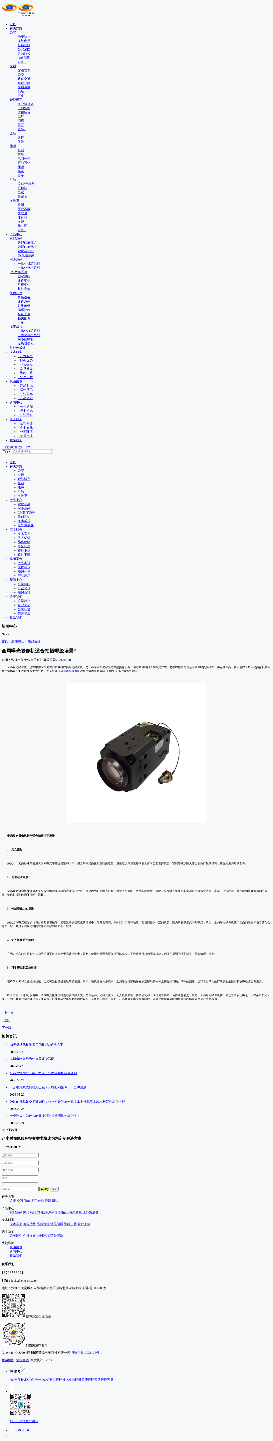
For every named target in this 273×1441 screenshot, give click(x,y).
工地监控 (24, 108)
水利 (21, 150)
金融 (13, 133)
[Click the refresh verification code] (44, 1189)
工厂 (21, 116)
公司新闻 (25, 406)
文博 (21, 221)
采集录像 (24, 305)
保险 (21, 141)
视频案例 (16, 381)
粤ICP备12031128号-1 (87, 1352)
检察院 (22, 196)
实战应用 (24, 41)
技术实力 (25, 356)
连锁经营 (24, 112)
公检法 (22, 188)
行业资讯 (25, 410)
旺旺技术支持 (65, 1379)
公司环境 (25, 431)
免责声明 (22, 1360)
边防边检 (24, 53)
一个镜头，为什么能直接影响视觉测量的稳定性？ (45, 1115)
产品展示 (25, 398)
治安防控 (24, 36)
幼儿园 (22, 226)
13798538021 (13, 447)
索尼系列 (16, 238)
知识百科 (25, 415)
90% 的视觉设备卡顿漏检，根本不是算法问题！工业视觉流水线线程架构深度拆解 (67, 1101)
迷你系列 (24, 301)
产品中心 (16, 234)
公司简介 (25, 423)
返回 (6, 1020)
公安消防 (24, 49)
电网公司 (24, 158)
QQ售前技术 (18, 1379)
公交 (21, 74)
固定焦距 (24, 276)
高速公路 (24, 83)
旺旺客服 (81, 1379)
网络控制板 (26, 339)
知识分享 (25, 394)
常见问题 (25, 368)
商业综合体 (26, 104)
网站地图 (8, 1360)
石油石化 (24, 162)
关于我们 (16, 419)
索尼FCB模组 (27, 242)
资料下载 (25, 373)
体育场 (22, 217)
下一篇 (8, 1027)
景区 (21, 125)
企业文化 (25, 427)
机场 (21, 91)
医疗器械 (24, 209)
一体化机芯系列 (29, 263)
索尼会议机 (26, 251)
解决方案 (16, 28)
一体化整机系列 (29, 268)
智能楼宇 (16, 99)
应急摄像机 (26, 343)
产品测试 (25, 385)
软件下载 (25, 377)
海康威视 (16, 326)
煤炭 (21, 171)
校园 (21, 205)
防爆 (21, 154)
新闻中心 (16, 402)
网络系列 (16, 259)
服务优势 (25, 360)
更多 (22, 62)
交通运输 (24, 87)
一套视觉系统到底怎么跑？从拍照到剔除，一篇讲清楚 (48, 1087)
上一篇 (8, 1013)
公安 (13, 32)
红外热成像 (18, 347)
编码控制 (24, 310)
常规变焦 (24, 284)
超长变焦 (24, 289)
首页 (13, 24)
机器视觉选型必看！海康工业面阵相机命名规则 (43, 1073)
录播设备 (24, 297)
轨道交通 (24, 78)
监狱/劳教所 (26, 184)
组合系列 (24, 314)
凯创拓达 (16, 293)
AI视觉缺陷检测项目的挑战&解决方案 (36, 1044)
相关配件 (24, 318)
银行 (21, 137)
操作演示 (25, 389)
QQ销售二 (49, 1379)
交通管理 (24, 70)
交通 (13, 66)
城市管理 (24, 57)
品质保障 (25, 364)
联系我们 (16, 440)
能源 (13, 146)
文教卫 (14, 200)
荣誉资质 (25, 436)
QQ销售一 (34, 1379)
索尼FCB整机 (27, 247)
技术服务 (16, 352)
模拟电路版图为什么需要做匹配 (32, 1059)
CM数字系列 (18, 272)
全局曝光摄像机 (70, 671)
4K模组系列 (26, 255)
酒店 (21, 120)
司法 (13, 179)
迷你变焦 (24, 280)
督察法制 (24, 45)
